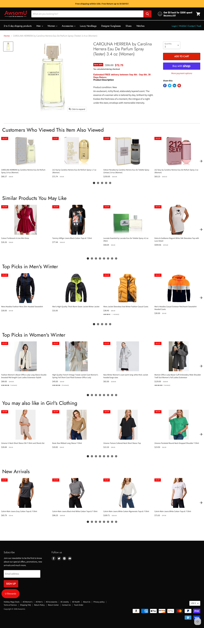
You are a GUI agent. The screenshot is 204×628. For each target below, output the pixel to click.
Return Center (53, 605)
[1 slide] (94, 183)
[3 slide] (102, 183)
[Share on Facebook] (165, 85)
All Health (76, 602)
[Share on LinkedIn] (174, 85)
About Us (86, 602)
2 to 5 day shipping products (18, 26)
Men (38, 26)
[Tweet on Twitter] (169, 85)
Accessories (68, 26)
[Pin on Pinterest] (179, 85)
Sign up (11, 583)
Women (51, 26)
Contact (191, 26)
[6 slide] (108, 258)
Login (174, 26)
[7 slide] (112, 258)
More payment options (181, 73)
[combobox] (87, 13)
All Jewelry (64, 602)
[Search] (147, 13)
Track (199, 26)
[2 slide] (98, 183)
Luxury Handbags (88, 26)
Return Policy (39, 605)
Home (7, 35)
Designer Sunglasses (111, 26)
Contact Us (66, 605)
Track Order (78, 605)
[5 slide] (110, 183)
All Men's (39, 602)
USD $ (193, 603)
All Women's (27, 602)
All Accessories (51, 602)
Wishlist (182, 26)
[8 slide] (116, 258)
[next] (201, 161)
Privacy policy (99, 602)
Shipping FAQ (25, 605)
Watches (140, 26)
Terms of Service (10, 605)
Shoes (128, 26)
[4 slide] (106, 183)
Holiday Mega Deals (11, 602)
